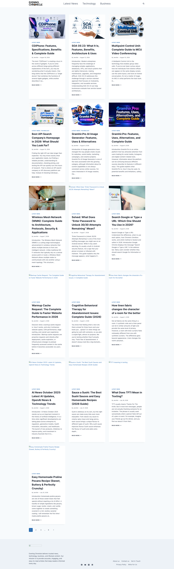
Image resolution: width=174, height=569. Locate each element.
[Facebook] (81, 564)
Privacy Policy (121, 564)
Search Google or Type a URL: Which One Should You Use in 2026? (127, 221)
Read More (37, 85)
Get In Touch (135, 561)
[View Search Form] (143, 3)
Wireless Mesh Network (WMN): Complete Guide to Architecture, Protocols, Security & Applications (47, 225)
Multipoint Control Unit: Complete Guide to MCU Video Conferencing (127, 49)
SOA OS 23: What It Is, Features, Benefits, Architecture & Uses (85, 49)
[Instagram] (88, 564)
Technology (89, 3)
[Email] (85, 564)
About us (116, 561)
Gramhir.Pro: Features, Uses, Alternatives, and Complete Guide (126, 137)
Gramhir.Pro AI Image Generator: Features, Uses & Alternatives (85, 137)
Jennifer (36, 57)
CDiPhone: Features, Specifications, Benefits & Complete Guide (46, 49)
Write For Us (132, 564)
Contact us (125, 561)
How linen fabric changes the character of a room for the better (126, 309)
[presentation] (47, 27)
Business (105, 3)
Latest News (70, 3)
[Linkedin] (92, 564)
